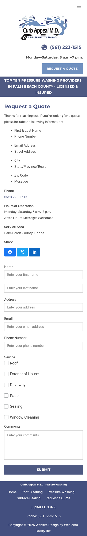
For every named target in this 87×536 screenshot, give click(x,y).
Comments (12, 426)
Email (8, 319)
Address (10, 300)
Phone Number (15, 338)
